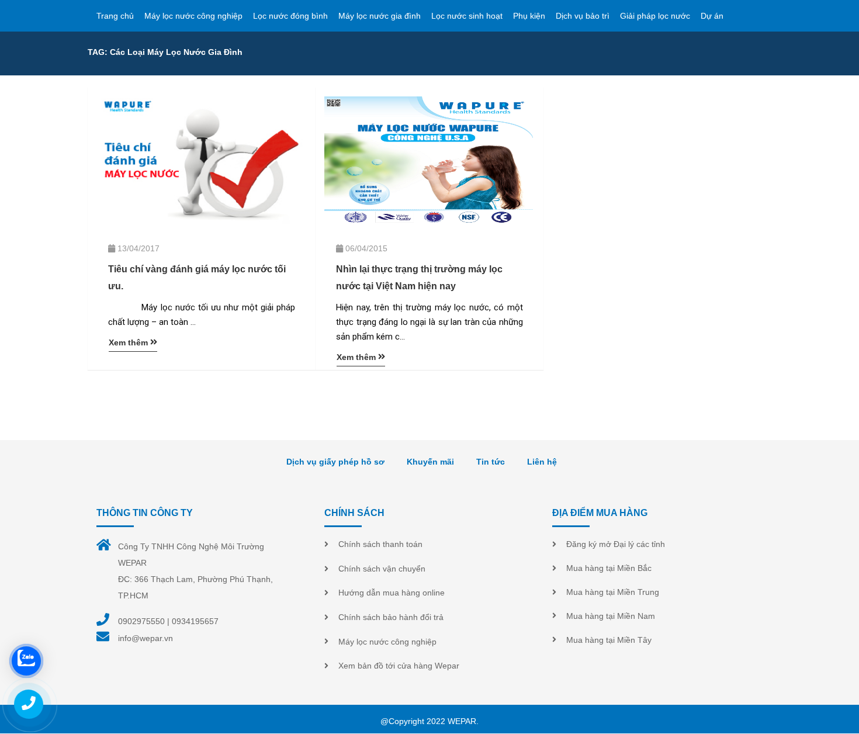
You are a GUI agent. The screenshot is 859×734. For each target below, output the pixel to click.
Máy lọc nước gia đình (379, 15)
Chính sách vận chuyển (381, 568)
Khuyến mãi (430, 461)
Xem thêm (129, 342)
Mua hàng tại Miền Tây (609, 640)
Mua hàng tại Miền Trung (612, 592)
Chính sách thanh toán (380, 544)
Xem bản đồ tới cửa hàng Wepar (398, 665)
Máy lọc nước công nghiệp (193, 15)
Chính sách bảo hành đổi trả (391, 617)
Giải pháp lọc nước (655, 15)
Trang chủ (115, 15)
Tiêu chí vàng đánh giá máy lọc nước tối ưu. (197, 277)
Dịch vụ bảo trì (582, 15)
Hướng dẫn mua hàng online (391, 592)
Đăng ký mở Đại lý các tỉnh (615, 544)
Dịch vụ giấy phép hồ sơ (335, 461)
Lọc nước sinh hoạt (467, 15)
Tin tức (490, 461)
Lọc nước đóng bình (290, 15)
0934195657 (195, 621)
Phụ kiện (529, 15)
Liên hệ (542, 461)
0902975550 (141, 621)
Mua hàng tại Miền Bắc (609, 568)
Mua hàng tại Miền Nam (610, 616)
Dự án (712, 15)
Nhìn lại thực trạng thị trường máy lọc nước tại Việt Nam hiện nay (419, 277)
